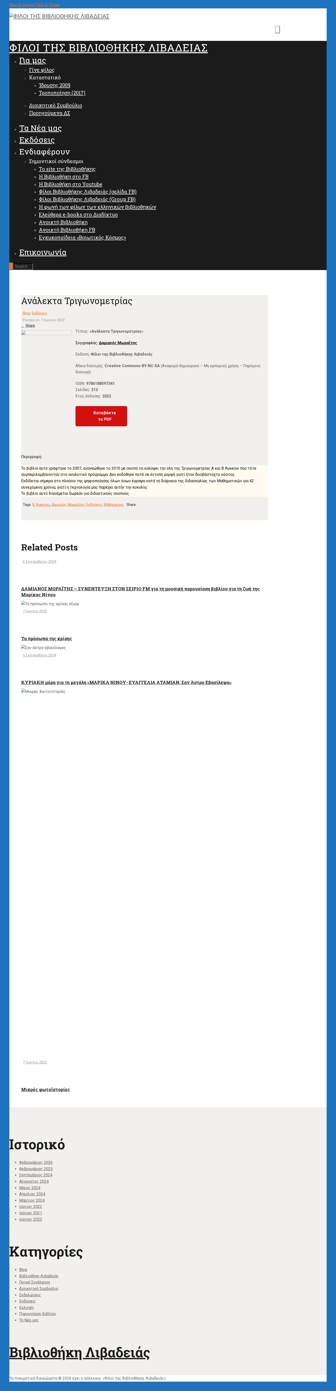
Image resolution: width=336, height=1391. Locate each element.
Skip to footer (48, 5)
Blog (26, 313)
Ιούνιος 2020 (30, 1219)
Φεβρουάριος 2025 (36, 1169)
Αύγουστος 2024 (34, 1181)
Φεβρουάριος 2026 (36, 1162)
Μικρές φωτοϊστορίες (45, 1089)
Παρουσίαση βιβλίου (37, 1313)
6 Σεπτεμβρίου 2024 (39, 561)
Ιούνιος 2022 (30, 1206)
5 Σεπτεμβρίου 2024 (39, 655)
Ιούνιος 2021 (30, 1213)
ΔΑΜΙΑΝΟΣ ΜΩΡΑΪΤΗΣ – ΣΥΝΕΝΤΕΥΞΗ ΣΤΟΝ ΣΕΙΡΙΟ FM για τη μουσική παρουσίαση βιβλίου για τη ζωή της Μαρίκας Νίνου (140, 591)
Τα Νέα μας (29, 1320)
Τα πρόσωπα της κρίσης (46, 638)
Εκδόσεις (39, 313)
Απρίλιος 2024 (32, 1194)
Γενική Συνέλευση (34, 1282)
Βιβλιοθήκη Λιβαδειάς (39, 1276)
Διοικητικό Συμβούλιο (38, 1288)
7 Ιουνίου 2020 (35, 611)
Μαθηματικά (113, 504)
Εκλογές (26, 1307)
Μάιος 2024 (29, 1187)
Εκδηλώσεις (30, 1295)
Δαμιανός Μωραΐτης (118, 343)
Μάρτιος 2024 (32, 1200)
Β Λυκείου (41, 504)
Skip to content (22, 5)
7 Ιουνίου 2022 (35, 1062)
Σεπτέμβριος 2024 (35, 1175)
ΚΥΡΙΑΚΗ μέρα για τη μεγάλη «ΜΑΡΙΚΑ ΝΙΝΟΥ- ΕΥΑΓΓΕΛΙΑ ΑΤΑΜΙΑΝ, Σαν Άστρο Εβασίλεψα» (126, 682)
